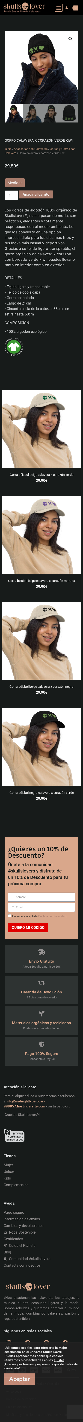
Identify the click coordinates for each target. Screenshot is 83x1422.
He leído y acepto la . (39, 916)
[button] (59, 8)
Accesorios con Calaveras (30, 149)
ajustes (59, 1360)
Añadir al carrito (36, 194)
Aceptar (19, 1379)
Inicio (8, 149)
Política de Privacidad (52, 916)
